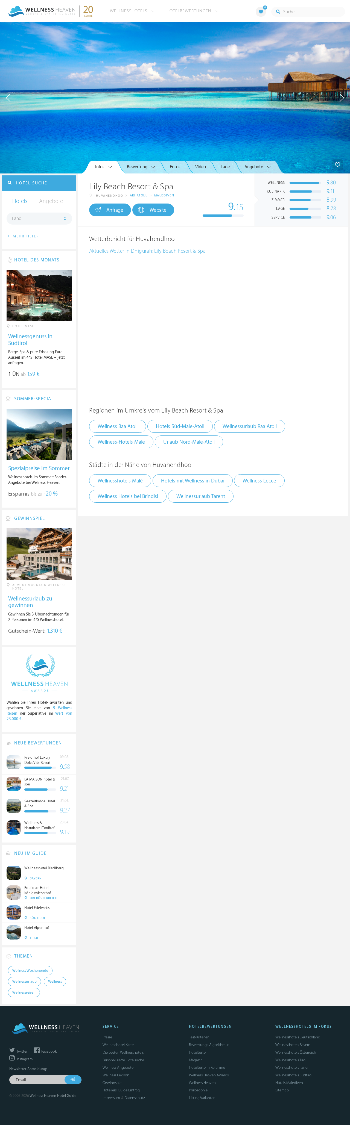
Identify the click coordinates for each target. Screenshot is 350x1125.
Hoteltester (198, 1052)
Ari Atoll (139, 195)
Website (158, 210)
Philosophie (198, 1090)
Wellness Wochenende (30, 970)
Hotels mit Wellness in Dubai (192, 481)
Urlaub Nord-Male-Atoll (189, 442)
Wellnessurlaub (24, 981)
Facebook (48, 1051)
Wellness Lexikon (116, 1075)
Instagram (24, 1059)
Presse (107, 1037)
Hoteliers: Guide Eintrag (121, 1090)
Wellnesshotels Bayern (292, 1044)
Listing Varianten (202, 1097)
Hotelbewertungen (190, 10)
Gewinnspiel (112, 1082)
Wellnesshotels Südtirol (293, 1075)
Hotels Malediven (289, 1082)
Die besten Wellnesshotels (123, 1052)
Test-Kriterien (199, 1037)
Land (17, 218)
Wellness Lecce (259, 481)
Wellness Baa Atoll (118, 426)
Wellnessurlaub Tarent (200, 496)
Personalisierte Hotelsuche (123, 1060)
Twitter (22, 1051)
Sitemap (282, 1090)
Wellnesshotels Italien (292, 1067)
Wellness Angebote (118, 1067)
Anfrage (114, 210)
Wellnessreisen (24, 992)
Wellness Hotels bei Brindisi (128, 496)
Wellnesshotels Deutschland (297, 1037)
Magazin (196, 1060)
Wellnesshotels (129, 10)
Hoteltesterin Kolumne (207, 1067)
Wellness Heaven (202, 1082)
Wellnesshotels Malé (120, 481)
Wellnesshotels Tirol (290, 1060)
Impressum (111, 1097)
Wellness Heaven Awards (209, 1075)
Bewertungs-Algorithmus (209, 1044)
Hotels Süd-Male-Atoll (180, 426)
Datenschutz (134, 1097)
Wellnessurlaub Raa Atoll (250, 426)
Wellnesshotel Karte (118, 1044)
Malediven (164, 195)
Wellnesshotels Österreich (295, 1052)
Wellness (55, 981)
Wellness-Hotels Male (121, 442)
